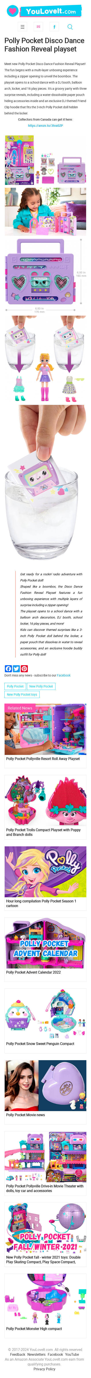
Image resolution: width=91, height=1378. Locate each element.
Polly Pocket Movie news (25, 1115)
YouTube (72, 1354)
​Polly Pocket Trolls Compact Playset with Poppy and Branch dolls (43, 832)
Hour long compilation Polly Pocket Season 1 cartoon (41, 903)
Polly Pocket (15, 686)
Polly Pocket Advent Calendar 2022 (33, 972)
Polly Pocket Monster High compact (34, 1328)
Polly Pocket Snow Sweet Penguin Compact (40, 1043)
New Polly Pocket (41, 686)
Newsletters (36, 1354)
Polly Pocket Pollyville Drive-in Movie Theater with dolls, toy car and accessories (44, 1188)
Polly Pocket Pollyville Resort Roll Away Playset (43, 758)
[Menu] (22, 26)
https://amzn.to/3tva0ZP (45, 125)
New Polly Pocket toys (22, 694)
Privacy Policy (44, 1369)
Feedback (17, 1354)
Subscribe (38, 26)
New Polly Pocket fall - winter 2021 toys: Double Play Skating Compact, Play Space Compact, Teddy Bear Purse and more (43, 1259)
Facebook (54, 26)
